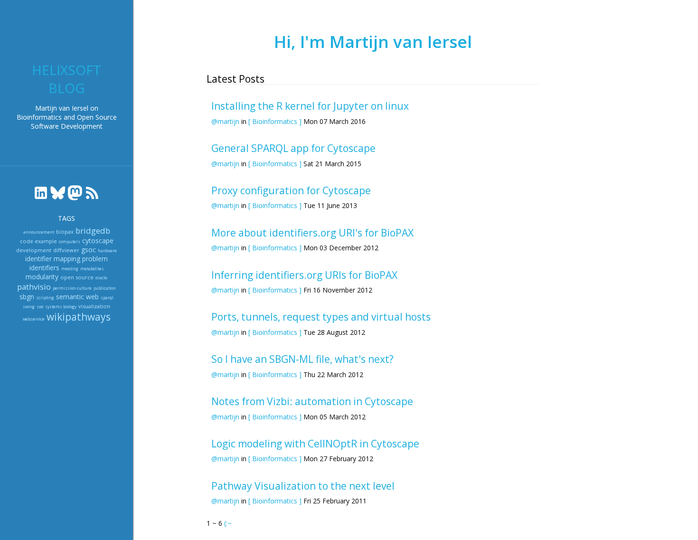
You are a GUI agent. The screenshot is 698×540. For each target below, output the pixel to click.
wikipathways (79, 316)
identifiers (44, 267)
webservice (34, 319)
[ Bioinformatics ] (275, 121)
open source (77, 277)
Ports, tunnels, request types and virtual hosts (321, 316)
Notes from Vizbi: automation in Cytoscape (312, 401)
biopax (65, 231)
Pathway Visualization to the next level (303, 486)
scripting (45, 297)
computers (69, 241)
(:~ (228, 523)
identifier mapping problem (66, 258)
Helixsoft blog (66, 79)
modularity (42, 276)
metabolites (92, 268)
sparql (107, 297)
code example (38, 241)
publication (105, 288)
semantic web (77, 296)
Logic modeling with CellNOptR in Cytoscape (315, 443)
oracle (101, 277)
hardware (107, 250)
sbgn (26, 296)
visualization (94, 306)
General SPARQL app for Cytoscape (293, 148)
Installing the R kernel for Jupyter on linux (310, 106)
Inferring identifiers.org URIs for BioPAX (304, 275)
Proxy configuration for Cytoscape (291, 190)
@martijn (225, 121)
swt (40, 306)
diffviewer (66, 250)
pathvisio (34, 286)
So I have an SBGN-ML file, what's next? (302, 359)
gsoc (88, 249)
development (33, 250)
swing (29, 306)
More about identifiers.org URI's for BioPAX (312, 232)
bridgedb (92, 230)
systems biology (60, 306)
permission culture (72, 288)
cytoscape (97, 240)
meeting (69, 268)
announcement (38, 232)
